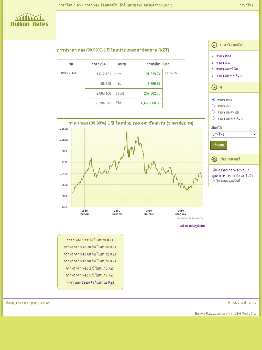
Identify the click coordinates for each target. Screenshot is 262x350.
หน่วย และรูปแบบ (192, 226)
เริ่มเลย (218, 145)
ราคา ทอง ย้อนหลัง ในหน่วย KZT (90, 282)
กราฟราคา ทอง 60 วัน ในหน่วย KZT (90, 254)
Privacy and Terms (242, 302)
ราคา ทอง (223, 56)
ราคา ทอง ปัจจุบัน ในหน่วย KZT (90, 240)
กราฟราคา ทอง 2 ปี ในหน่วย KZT (90, 268)
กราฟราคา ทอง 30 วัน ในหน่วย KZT (90, 247)
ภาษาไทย (246, 5)
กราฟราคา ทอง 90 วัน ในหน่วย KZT (90, 261)
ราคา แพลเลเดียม (229, 75)
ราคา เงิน (223, 63)
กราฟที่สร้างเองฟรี (231, 170)
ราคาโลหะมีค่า (70, 5)
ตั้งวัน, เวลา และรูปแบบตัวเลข (28, 303)
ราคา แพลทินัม (227, 69)
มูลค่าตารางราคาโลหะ (229, 176)
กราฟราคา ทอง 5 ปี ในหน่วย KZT (90, 275)
